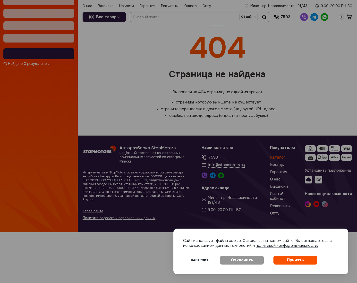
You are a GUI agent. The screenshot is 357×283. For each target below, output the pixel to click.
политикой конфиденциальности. (287, 245)
